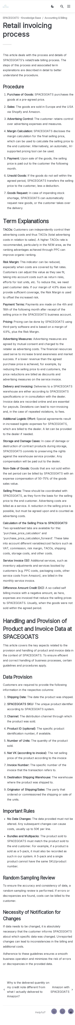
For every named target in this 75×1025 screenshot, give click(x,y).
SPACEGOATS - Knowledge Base (22, 17)
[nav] (68, 6)
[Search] (62, 6)
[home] (6, 6)
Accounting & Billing (56, 17)
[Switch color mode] (52, 6)
